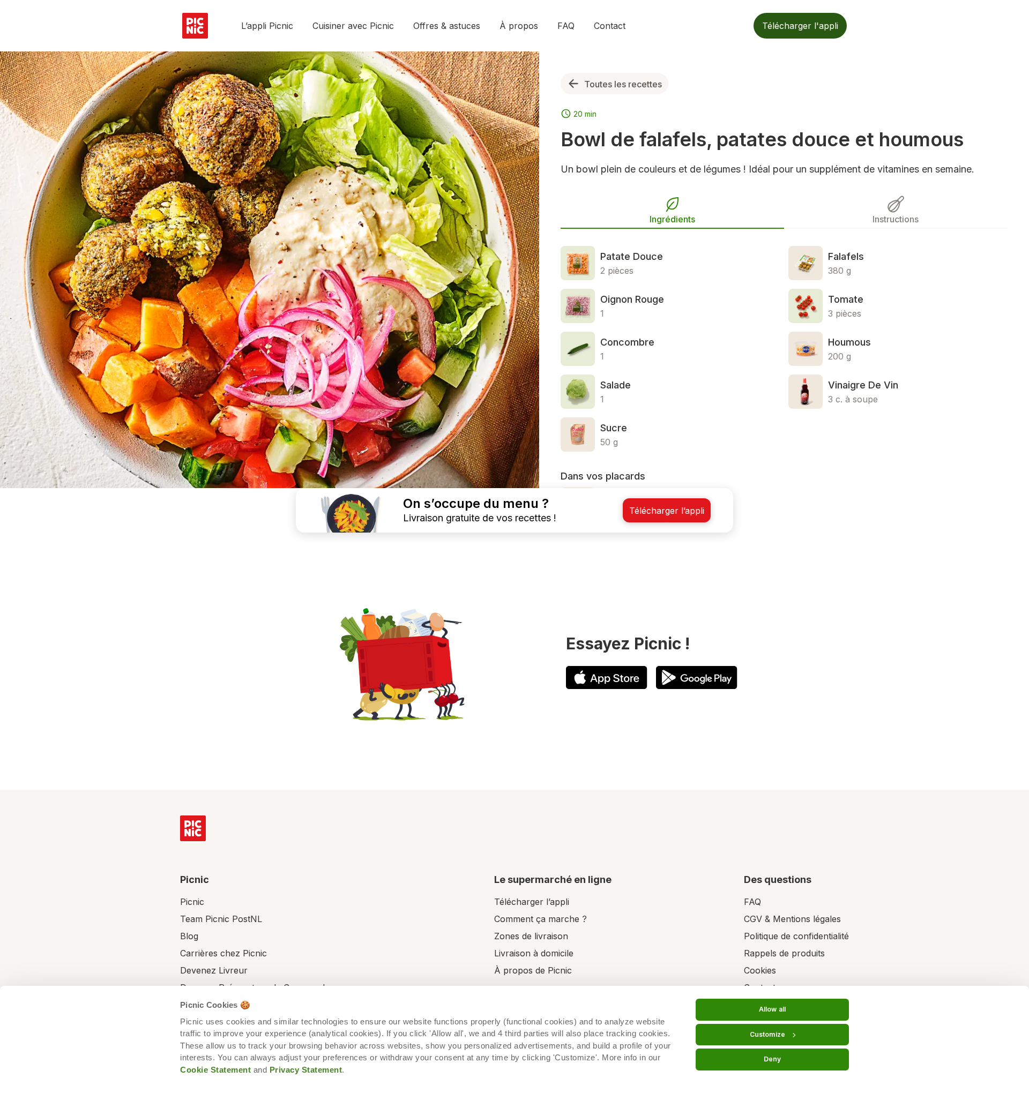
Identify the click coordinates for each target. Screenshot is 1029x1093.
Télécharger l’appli (531, 901)
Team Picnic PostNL (221, 919)
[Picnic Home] (193, 828)
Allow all (772, 1009)
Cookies (760, 970)
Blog (189, 936)
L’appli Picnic (267, 25)
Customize (767, 1034)
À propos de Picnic (533, 970)
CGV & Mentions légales (792, 919)
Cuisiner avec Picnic (353, 25)
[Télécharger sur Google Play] (696, 677)
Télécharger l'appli (800, 25)
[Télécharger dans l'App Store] (606, 677)
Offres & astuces (446, 25)
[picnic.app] (195, 26)
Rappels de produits (784, 953)
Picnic (192, 901)
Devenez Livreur (214, 970)
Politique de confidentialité (796, 936)
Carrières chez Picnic (223, 953)
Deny (772, 1059)
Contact (609, 25)
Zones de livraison (531, 936)
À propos (518, 25)
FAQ (566, 25)
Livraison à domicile (533, 953)
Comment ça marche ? (540, 919)
